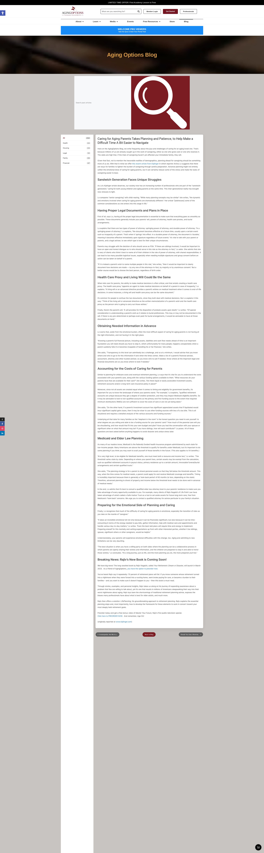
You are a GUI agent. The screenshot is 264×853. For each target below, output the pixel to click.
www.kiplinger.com (123, 622)
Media (113, 21)
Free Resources (150, 21)
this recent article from (145, 164)
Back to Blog (149, 634)
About (78, 21)
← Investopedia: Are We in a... (107, 634)
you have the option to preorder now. (142, 569)
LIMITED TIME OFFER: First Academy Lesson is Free (132, 3)
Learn (95, 21)
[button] (2, 13)
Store (172, 21)
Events (130, 21)
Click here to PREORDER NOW (110, 616)
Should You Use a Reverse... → (191, 634)
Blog (186, 21)
